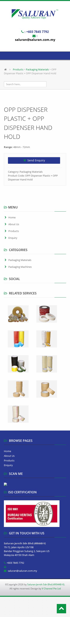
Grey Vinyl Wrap (57, 611)
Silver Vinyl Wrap (37, 611)
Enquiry (12, 238)
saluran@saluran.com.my (35, 40)
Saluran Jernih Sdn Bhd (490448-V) (45, 584)
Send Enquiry (36, 160)
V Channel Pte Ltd (51, 588)
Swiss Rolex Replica (11, 598)
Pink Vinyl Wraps (17, 611)
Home (12, 217)
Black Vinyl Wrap (44, 606)
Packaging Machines (20, 267)
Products (18, 69)
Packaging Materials (37, 69)
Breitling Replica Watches (37, 598)
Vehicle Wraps (8, 615)
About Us (13, 224)
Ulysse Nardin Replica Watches (36, 603)
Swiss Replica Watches (21, 606)
